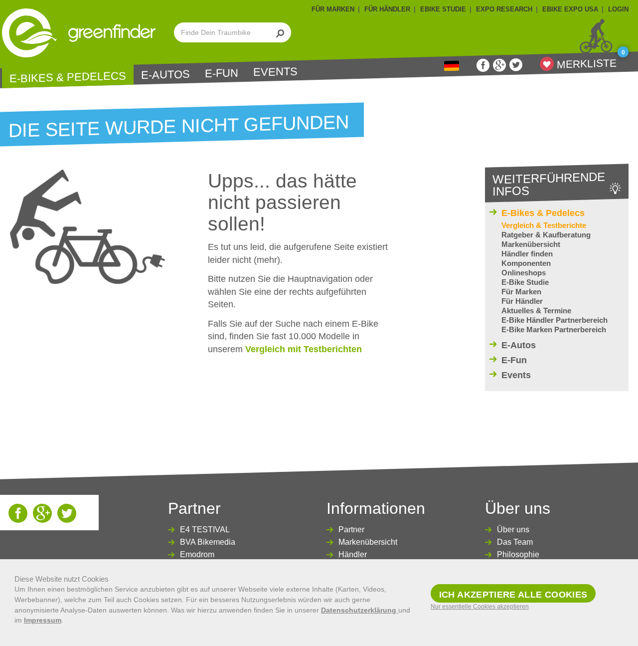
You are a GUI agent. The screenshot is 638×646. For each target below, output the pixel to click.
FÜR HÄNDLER (387, 9)
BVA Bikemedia (207, 542)
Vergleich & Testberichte (543, 225)
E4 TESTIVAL (205, 529)
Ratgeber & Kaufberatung (546, 234)
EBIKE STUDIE (443, 9)
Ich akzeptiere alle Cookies (513, 595)
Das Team (515, 542)
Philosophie (518, 554)
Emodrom (197, 554)
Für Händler (522, 301)
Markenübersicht (530, 244)
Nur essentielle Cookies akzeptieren (480, 606)
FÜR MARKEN (333, 9)
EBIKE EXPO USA (570, 9)
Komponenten (526, 263)
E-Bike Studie (525, 282)
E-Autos (165, 75)
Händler (352, 554)
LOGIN (618, 9)
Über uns (513, 529)
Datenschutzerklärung (359, 610)
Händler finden (527, 253)
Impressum (42, 620)
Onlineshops (523, 272)
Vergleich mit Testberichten (303, 349)
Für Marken (521, 291)
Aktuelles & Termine (536, 310)
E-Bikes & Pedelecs (67, 77)
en (451, 66)
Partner (351, 529)
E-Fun (221, 73)
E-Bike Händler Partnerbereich (554, 320)
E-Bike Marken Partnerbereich (553, 329)
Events (275, 71)
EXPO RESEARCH (504, 9)
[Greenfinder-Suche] (280, 32)
